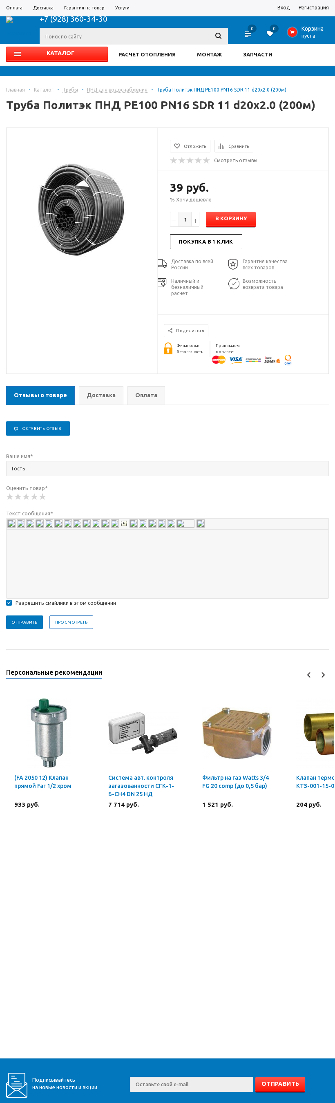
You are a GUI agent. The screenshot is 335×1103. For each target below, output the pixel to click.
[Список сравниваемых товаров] (248, 36)
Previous (309, 675)
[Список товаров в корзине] (307, 34)
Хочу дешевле (194, 199)
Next (323, 675)
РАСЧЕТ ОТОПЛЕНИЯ (147, 54)
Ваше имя (19, 456)
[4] (35, 497)
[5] (43, 497)
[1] (10, 497)
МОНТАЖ (209, 54)
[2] (18, 497)
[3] (26, 497)
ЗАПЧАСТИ (257, 54)
